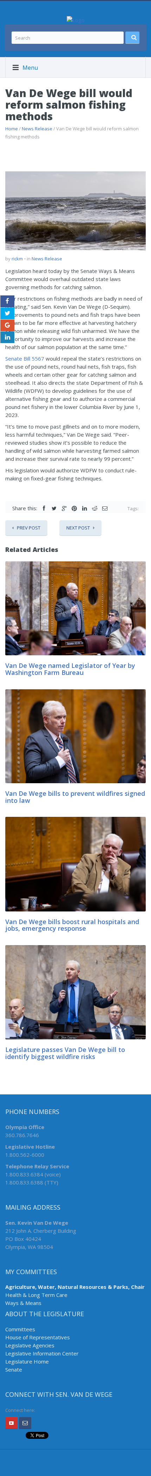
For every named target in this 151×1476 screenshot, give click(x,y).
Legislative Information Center (42, 1353)
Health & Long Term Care (36, 1294)
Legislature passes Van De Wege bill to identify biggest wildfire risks (65, 1053)
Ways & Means (23, 1302)
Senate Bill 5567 (24, 358)
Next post (78, 528)
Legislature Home (27, 1361)
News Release (37, 128)
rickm (17, 258)
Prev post (28, 528)
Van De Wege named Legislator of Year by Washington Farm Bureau (70, 669)
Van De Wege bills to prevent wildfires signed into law (75, 797)
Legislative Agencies (29, 1345)
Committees (20, 1329)
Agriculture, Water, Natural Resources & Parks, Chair (75, 1286)
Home (11, 128)
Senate (13, 1369)
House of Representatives (37, 1337)
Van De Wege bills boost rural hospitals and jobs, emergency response (72, 925)
